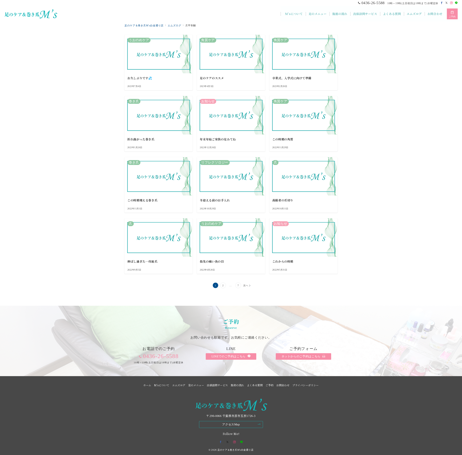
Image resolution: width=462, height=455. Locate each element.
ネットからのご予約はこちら (301, 356)
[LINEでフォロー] (456, 3)
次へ (245, 285)
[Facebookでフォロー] (441, 3)
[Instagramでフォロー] (451, 3)
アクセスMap (231, 424)
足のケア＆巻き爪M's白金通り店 (235, 450)
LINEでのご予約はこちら (229, 356)
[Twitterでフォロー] (446, 3)
